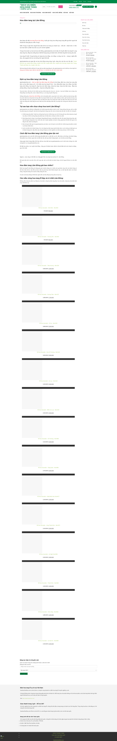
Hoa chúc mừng (57, 12)
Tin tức (84, 1)
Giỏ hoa (71, 12)
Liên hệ (80, 1)
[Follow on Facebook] (92, 1)
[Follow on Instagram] (93, 1)
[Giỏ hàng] (96, 7)
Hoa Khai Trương (35, 12)
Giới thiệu (75, 1)
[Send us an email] (96, 1)
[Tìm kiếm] (60, 6)
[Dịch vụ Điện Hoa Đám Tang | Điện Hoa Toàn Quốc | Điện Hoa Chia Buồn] (30, 6)
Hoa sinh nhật (46, 12)
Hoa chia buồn (24, 12)
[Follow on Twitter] (95, 1)
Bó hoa (66, 12)
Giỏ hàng (89, 1)
